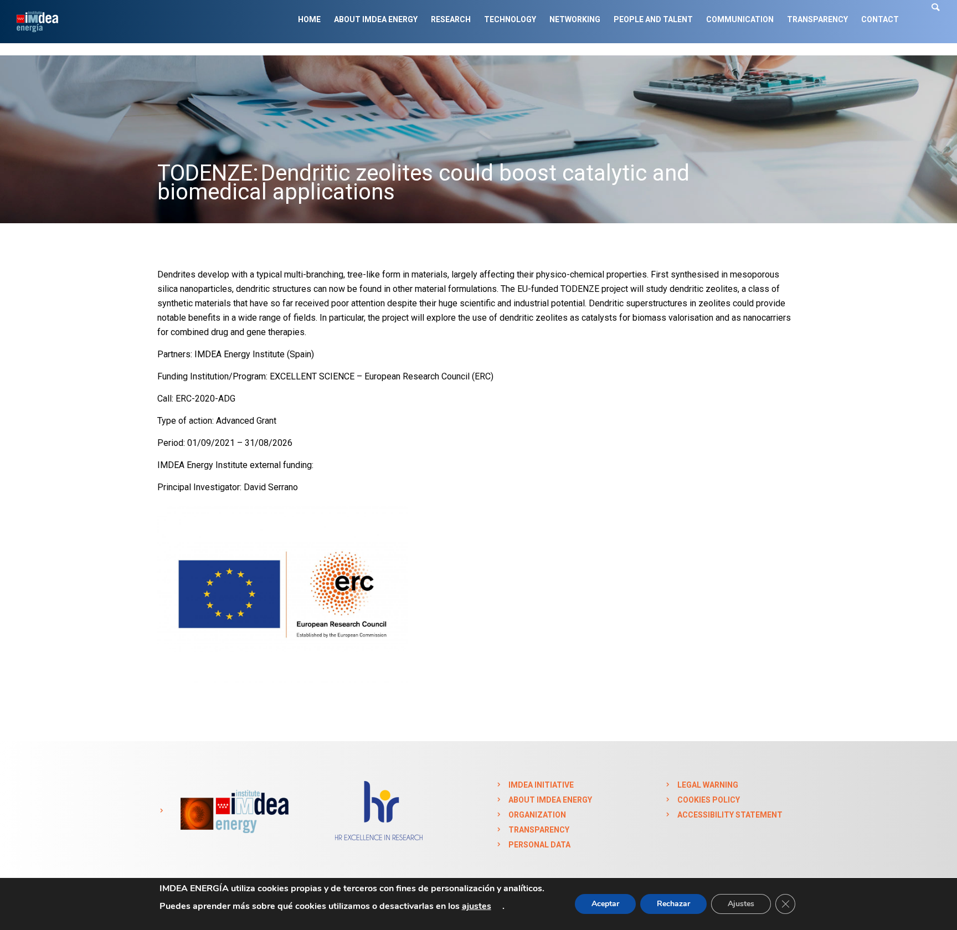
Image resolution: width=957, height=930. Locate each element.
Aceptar (605, 903)
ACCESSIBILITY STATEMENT (730, 814)
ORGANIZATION (537, 814)
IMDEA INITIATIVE (541, 784)
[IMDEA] (232, 810)
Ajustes (741, 903)
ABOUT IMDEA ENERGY (376, 19)
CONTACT (880, 19)
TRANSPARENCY (817, 19)
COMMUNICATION (740, 19)
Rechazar (673, 903)
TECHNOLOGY (510, 19)
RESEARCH (451, 19)
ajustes (476, 906)
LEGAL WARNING (707, 784)
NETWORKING (574, 19)
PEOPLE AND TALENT (653, 19)
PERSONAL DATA (539, 844)
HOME (309, 19)
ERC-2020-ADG (205, 398)
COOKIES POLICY (708, 799)
